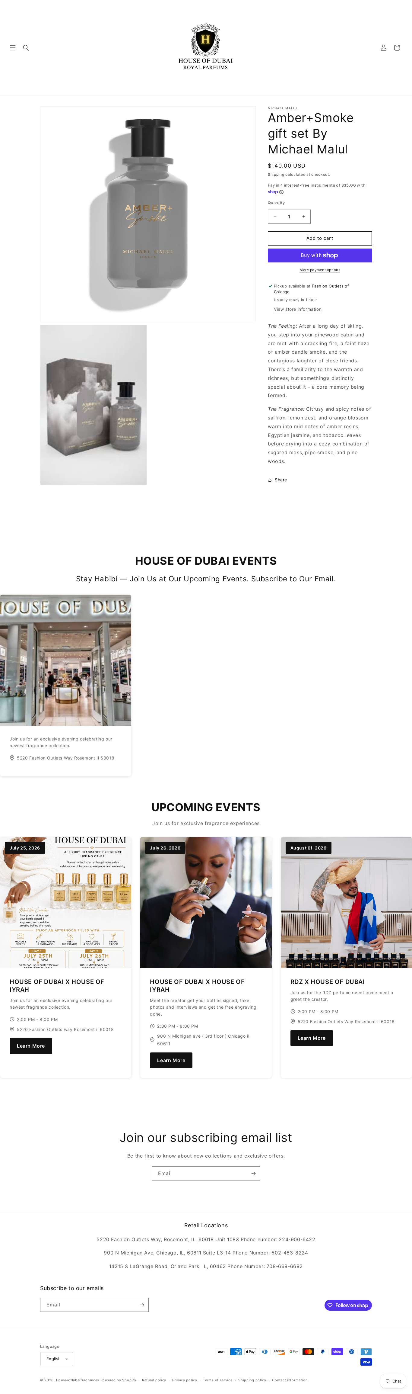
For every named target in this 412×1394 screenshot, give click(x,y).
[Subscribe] (253, 1173)
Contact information (289, 1380)
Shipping (276, 174)
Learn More (31, 1046)
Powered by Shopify (118, 1380)
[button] (12, 47)
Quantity (276, 202)
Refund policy (154, 1380)
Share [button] (281, 479)
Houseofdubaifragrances (77, 1380)
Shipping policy (252, 1380)
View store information (298, 309)
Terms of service (217, 1380)
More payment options (319, 270)
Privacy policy (184, 1380)
